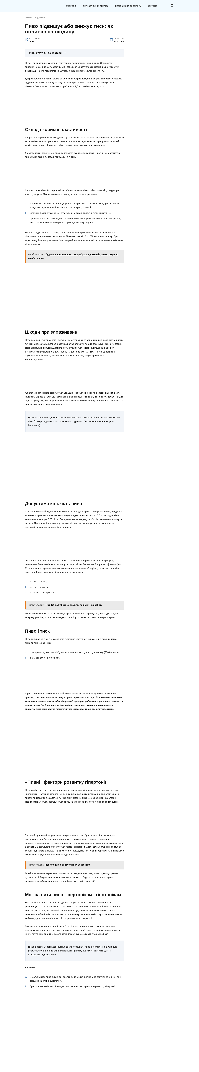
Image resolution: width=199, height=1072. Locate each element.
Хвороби (71, 6)
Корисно (152, 6)
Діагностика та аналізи (95, 6)
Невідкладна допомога (128, 6)
